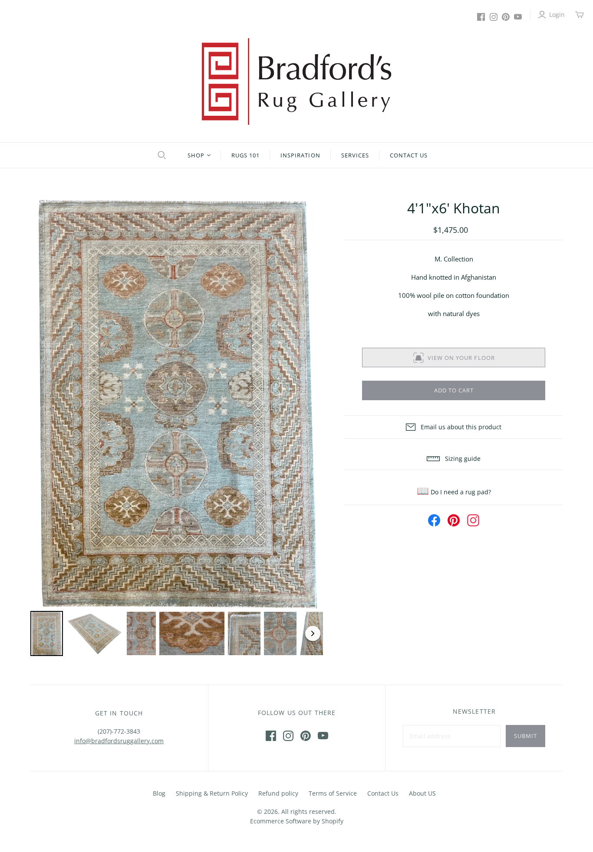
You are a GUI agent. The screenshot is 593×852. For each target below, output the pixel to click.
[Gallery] (176, 429)
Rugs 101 (245, 155)
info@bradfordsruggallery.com (119, 741)
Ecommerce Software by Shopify (296, 821)
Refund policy (278, 793)
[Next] (310, 404)
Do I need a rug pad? (454, 492)
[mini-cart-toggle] (579, 15)
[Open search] (160, 155)
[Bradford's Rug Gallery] (296, 81)
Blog (159, 793)
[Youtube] (518, 17)
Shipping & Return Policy (212, 793)
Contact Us (409, 155)
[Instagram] (493, 17)
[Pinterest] (506, 17)
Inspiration (300, 155)
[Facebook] (481, 17)
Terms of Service (333, 793)
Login (557, 14)
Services (355, 155)
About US (422, 793)
